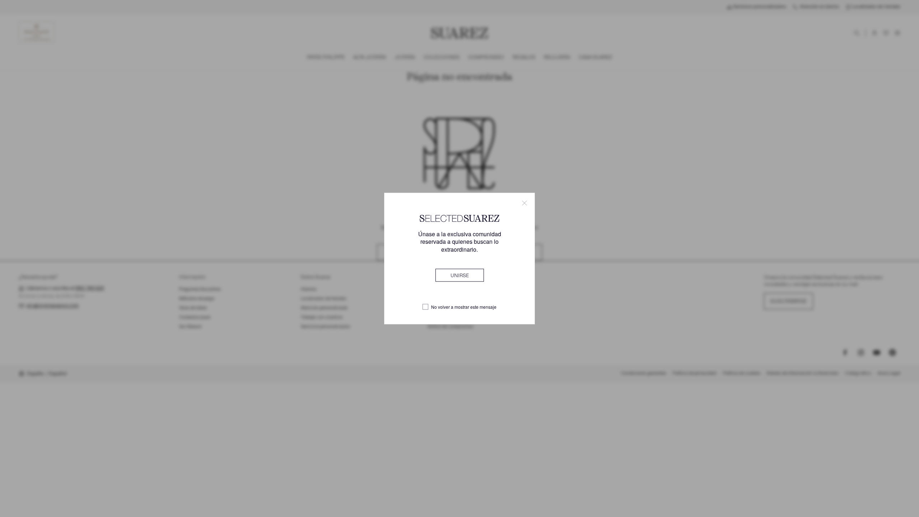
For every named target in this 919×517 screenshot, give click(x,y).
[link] (459, 275)
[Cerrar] (524, 203)
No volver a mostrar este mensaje (463, 307)
